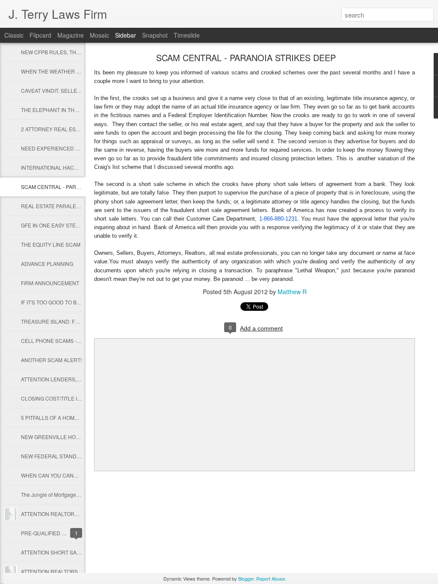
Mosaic (99, 35)
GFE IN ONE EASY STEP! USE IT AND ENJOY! (75, 225)
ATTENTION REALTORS (49, 571)
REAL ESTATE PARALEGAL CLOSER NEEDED (76, 205)
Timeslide (187, 35)
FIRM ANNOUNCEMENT (50, 282)
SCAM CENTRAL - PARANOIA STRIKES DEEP (75, 186)
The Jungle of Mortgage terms (55, 494)
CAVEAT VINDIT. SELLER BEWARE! (63, 90)
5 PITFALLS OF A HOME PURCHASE (64, 417)
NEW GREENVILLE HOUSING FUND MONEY (74, 436)
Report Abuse (270, 578)
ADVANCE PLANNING (47, 263)
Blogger (246, 578)
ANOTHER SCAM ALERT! (51, 359)
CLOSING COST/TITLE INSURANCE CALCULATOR (81, 398)
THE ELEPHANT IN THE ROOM (58, 109)
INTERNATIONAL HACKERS (54, 167)
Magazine (70, 35)
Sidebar (125, 35)
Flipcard (40, 35)
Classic (14, 35)
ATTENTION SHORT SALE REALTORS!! (67, 552)
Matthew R (292, 291)
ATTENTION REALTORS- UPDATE (61, 513)
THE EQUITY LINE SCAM (50, 244)
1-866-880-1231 (278, 218)
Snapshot (155, 35)
